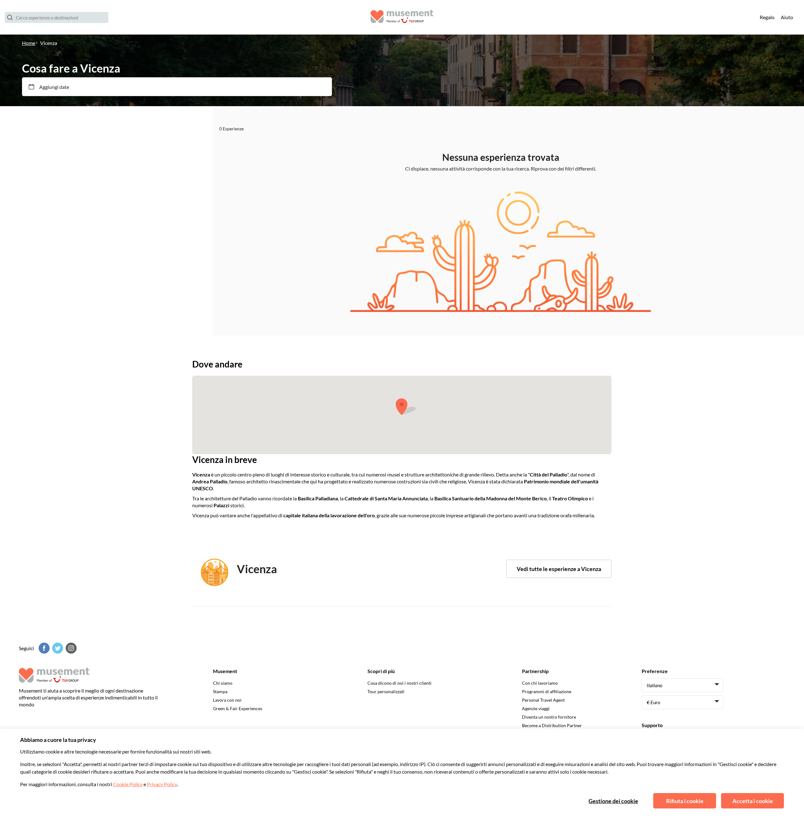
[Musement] (402, 17)
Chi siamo (222, 683)
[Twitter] (57, 648)
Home (28, 43)
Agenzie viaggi (536, 708)
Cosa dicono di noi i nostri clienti (399, 683)
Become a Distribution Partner (552, 725)
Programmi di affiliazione (546, 691)
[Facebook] (43, 648)
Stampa (220, 691)
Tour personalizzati (386, 691)
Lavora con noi (227, 700)
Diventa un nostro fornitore (549, 717)
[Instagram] (70, 648)
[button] (406, 406)
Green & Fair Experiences (237, 708)
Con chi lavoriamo (540, 683)
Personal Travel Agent (543, 700)
